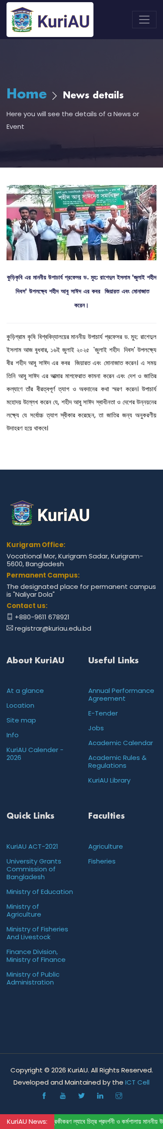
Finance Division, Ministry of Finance (36, 955)
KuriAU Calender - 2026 (35, 753)
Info (13, 734)
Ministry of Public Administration (33, 978)
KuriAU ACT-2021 (32, 846)
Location (20, 705)
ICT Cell (137, 1082)
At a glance (25, 690)
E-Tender (103, 713)
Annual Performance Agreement (121, 694)
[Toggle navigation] (144, 19)
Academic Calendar (120, 742)
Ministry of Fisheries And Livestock (37, 932)
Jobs (96, 728)
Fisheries (102, 861)
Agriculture (105, 846)
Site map (21, 720)
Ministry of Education (40, 891)
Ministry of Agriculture (24, 910)
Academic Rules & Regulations (117, 761)
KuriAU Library (109, 780)
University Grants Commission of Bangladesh (34, 869)
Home (27, 94)
